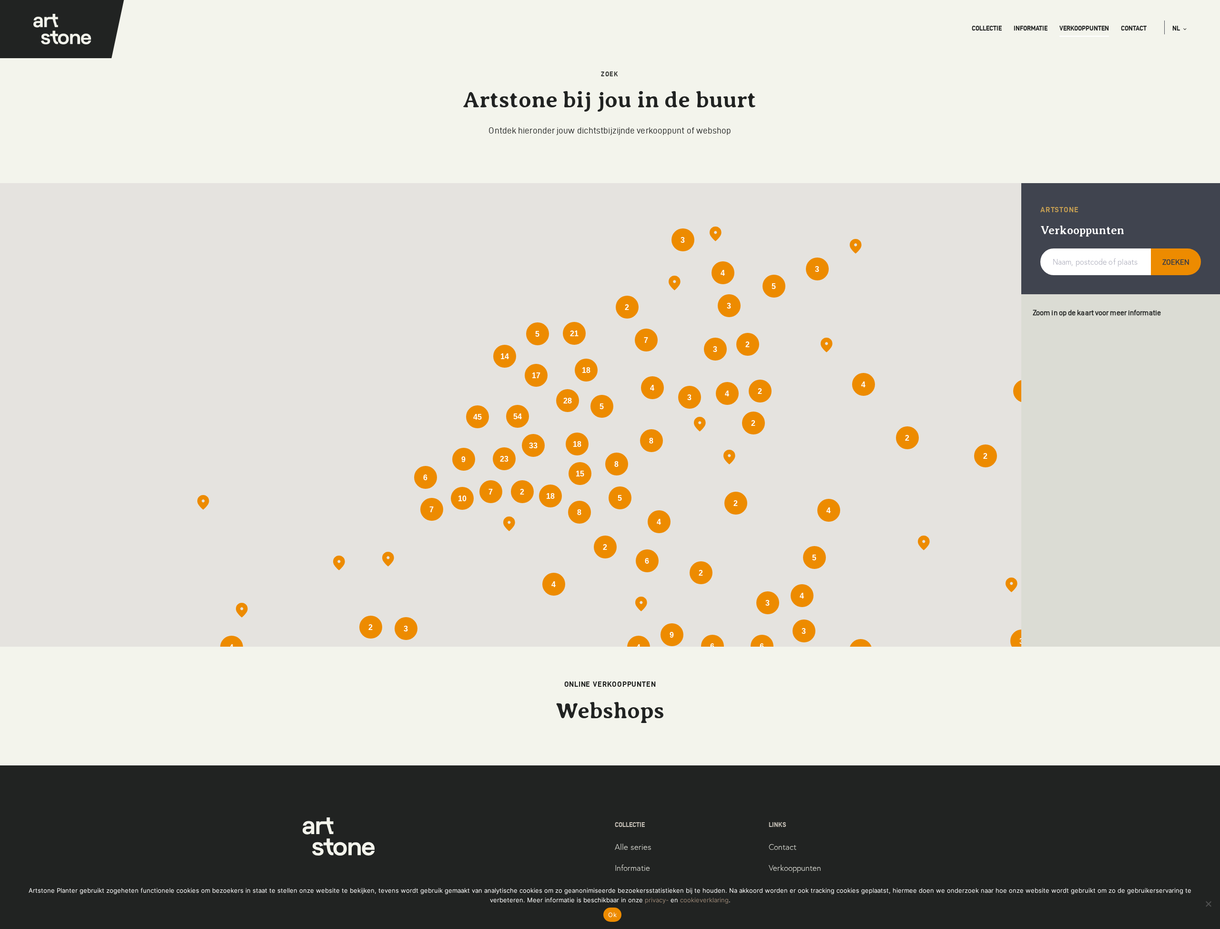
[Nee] (1208, 903)
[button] (1179, 28)
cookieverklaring (704, 900)
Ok (612, 915)
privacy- (657, 900)
